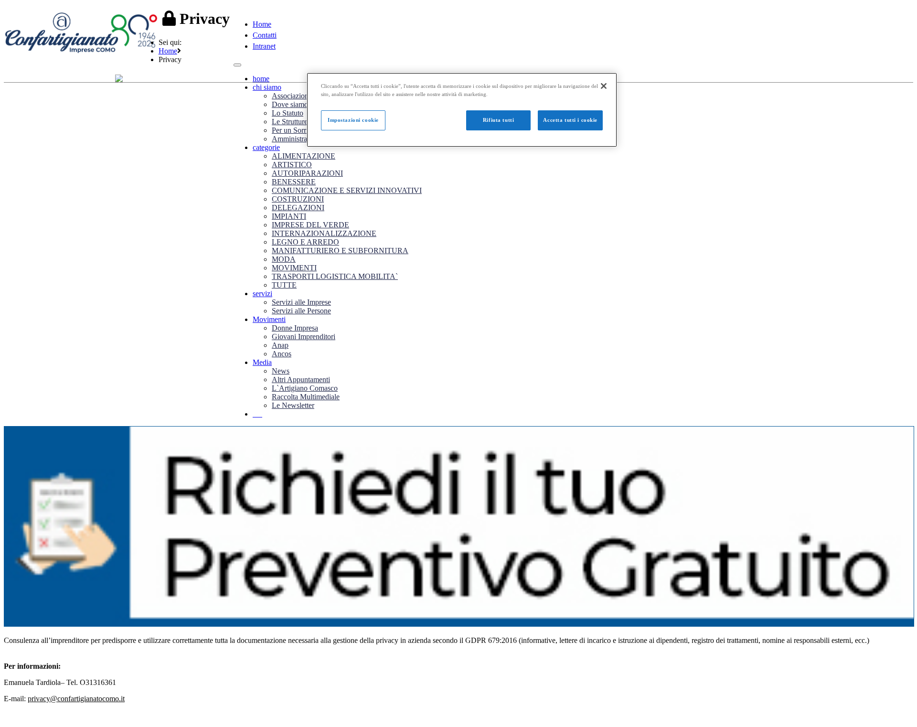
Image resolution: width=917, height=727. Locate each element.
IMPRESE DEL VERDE (310, 225)
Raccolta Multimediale (306, 397)
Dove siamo (290, 104)
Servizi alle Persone (301, 311)
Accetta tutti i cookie (570, 120)
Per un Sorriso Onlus (303, 130)
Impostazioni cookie (353, 120)
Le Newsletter (293, 405)
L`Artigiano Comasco (305, 388)
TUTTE (284, 285)
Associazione (292, 96)
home (261, 79)
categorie (266, 147)
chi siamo (267, 87)
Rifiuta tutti (498, 120)
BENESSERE (294, 182)
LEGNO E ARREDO (305, 242)
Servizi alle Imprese (301, 302)
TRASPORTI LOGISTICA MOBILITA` (335, 276)
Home (262, 24)
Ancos (281, 354)
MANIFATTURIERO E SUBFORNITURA (340, 250)
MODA (284, 259)
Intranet (264, 46)
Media (262, 362)
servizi (262, 293)
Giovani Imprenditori (303, 336)
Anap (280, 345)
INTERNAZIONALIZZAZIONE (324, 233)
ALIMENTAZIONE (303, 156)
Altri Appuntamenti (301, 379)
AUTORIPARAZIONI (307, 173)
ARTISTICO (292, 164)
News (280, 371)
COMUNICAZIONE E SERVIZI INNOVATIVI (347, 190)
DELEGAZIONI (298, 207)
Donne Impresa (295, 328)
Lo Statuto (287, 113)
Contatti (265, 35)
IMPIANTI (289, 216)
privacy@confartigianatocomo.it (76, 699)
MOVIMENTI (294, 268)
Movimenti (269, 319)
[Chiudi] (603, 85)
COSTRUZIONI (298, 199)
